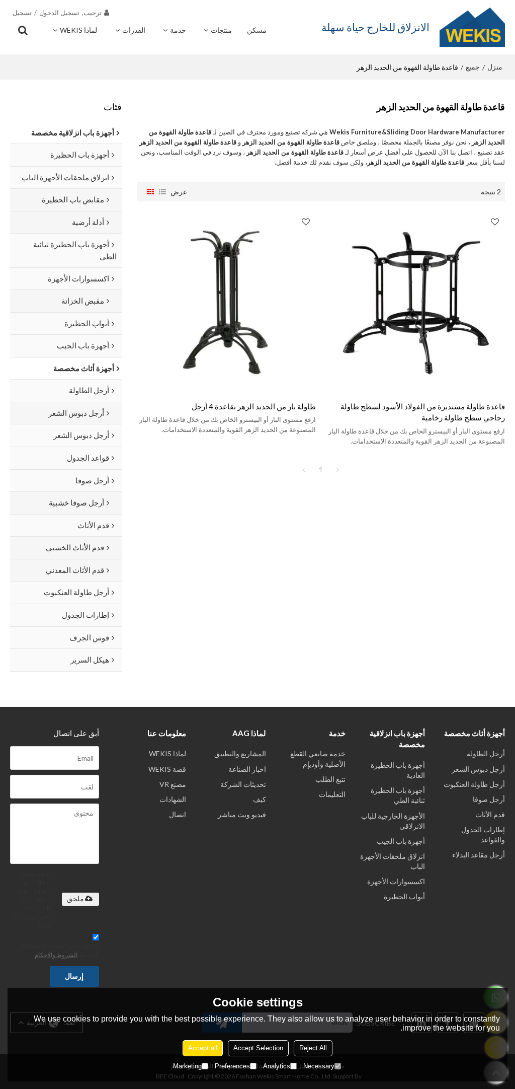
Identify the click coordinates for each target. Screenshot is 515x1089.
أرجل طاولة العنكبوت (474, 784)
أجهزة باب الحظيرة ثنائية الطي (398, 795)
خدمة (178, 30)
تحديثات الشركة (243, 784)
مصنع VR (172, 784)
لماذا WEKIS (78, 30)
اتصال (177, 814)
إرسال (74, 976)
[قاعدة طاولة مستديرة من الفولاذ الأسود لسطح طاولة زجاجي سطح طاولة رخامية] (415, 301)
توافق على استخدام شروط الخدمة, (59, 949)
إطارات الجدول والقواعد (483, 834)
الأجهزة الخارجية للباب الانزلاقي (393, 821)
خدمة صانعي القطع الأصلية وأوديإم (318, 758)
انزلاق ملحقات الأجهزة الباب (392, 861)
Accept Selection (258, 1048)
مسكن (257, 30)
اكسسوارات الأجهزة (396, 881)
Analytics (276, 1066)
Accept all (202, 1048)
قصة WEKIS (167, 769)
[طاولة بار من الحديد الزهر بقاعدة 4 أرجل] (226, 301)
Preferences (232, 1066)
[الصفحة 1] (303, 469)
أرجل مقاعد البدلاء (478, 854)
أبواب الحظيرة (404, 896)
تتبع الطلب (330, 779)
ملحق (75, 899)
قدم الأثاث (490, 814)
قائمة (162, 192)
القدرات (133, 30)
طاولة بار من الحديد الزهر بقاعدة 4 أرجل (254, 406)
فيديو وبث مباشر (242, 814)
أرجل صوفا (489, 799)
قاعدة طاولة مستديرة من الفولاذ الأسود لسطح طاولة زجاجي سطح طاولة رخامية (422, 412)
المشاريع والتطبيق (240, 753)
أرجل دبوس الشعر (478, 769)
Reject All (313, 1048)
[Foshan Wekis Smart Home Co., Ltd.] (472, 27)
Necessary (318, 1066)
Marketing (187, 1066)
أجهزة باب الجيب (401, 841)
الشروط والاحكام (56, 955)
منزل (494, 66)
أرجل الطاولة (486, 753)
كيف (259, 799)
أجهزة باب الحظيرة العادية (398, 770)
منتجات (221, 30)
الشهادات (172, 799)
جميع (473, 66)
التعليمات (332, 794)
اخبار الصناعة (247, 769)
